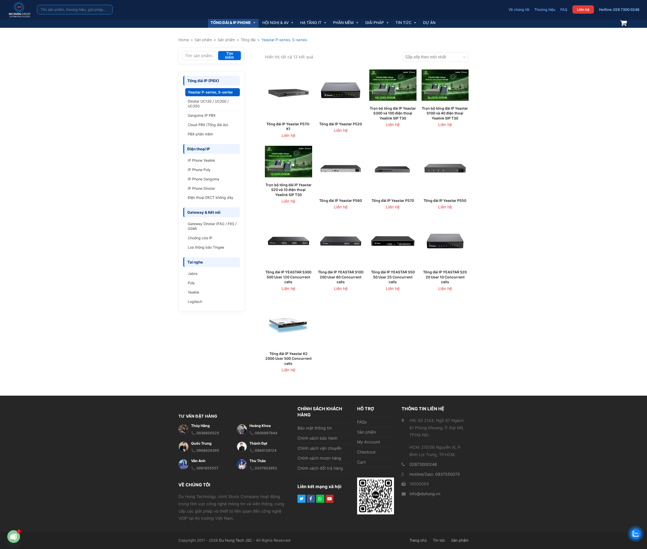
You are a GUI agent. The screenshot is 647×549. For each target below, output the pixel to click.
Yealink (193, 292)
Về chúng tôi (519, 9)
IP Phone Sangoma (203, 179)
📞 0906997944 (263, 433)
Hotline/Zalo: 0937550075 (434, 474)
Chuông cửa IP (200, 238)
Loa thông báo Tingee (206, 247)
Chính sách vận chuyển (319, 448)
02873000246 (423, 464)
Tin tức (403, 22)
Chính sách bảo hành (317, 438)
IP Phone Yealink (201, 160)
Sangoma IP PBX (202, 115)
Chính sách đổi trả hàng (320, 468)
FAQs (362, 421)
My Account (368, 441)
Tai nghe (195, 262)
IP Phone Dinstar (201, 188)
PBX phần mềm (200, 134)
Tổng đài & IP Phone (231, 22)
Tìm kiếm (229, 55)
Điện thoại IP (198, 149)
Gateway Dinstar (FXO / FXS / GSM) (212, 226)
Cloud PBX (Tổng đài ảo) (208, 125)
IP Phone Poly (199, 170)
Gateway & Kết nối (203, 212)
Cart (361, 462)
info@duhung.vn (424, 493)
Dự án (429, 22)
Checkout (366, 452)
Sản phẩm (366, 432)
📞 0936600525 (205, 433)
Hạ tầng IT (310, 22)
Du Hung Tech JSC (235, 540)
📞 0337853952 (263, 468)
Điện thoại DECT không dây (210, 197)
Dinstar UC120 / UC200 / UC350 (208, 103)
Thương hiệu (544, 9)
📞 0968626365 (205, 450)
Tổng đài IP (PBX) (203, 80)
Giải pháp (374, 22)
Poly (191, 283)
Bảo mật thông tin (314, 428)
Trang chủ (418, 540)
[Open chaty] (13, 535)
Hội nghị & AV (275, 22)
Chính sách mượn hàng (319, 458)
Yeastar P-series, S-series (210, 92)
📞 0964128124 (262, 450)
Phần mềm (343, 22)
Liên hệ (583, 9)
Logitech (195, 301)
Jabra (192, 273)
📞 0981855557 (204, 468)
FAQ (563, 9)
